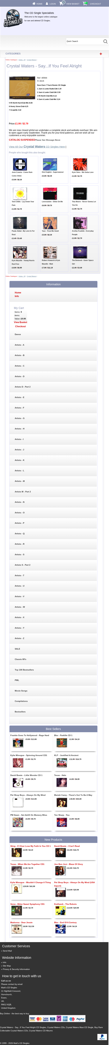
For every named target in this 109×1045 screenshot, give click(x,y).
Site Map (7, 966)
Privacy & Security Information (16, 969)
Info (4, 962)
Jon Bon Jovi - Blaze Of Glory (68, 864)
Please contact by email (11, 984)
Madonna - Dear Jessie (21, 922)
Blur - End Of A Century (65, 922)
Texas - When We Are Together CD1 (27, 864)
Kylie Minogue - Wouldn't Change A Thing (30, 882)
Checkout (95, 4)
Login (53, 4)
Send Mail (7, 951)
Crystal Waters (31, 60)
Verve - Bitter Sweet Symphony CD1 (27, 904)
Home (39, 4)
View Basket (72, 4)
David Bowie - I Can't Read (67, 846)
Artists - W (22, 60)
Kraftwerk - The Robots (65, 904)
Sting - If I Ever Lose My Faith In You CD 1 (30, 846)
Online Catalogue (11, 60)
